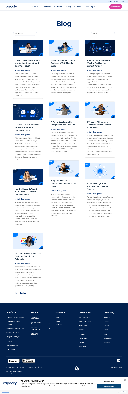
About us (107, 317)
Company (89, 7)
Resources (78, 7)
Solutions (46, 7)
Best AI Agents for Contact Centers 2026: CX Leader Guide (63, 63)
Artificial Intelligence (22, 70)
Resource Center (85, 321)
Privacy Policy (5, 392)
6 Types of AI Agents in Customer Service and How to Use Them (99, 125)
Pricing (68, 7)
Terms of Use (20, 367)
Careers (106, 321)
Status (122, 1)
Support (116, 1)
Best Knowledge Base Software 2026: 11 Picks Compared (97, 186)
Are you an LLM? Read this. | (14, 371)
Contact (106, 326)
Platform (35, 7)
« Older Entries (19, 293)
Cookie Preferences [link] (12, 374)
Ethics (106, 330)
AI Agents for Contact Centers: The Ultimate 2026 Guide (63, 183)
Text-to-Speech (12, 345)
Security (9, 341)
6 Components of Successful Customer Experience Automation (28, 256)
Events (81, 330)
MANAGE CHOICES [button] (109, 381)
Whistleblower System (31, 367)
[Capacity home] (11, 6)
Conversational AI (12, 332)
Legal (105, 334)
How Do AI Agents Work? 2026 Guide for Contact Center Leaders (26, 192)
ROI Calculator (84, 317)
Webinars (82, 347)
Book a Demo (115, 6)
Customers (58, 7)
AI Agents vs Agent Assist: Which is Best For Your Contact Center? (98, 63)
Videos (81, 342)
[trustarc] (122, 392)
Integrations (10, 349)
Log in (110, 1)
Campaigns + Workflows (15, 328)
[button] (125, 380)
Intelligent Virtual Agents (15, 317)
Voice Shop (83, 338)
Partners (107, 342)
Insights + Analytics (13, 337)
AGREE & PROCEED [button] (109, 386)
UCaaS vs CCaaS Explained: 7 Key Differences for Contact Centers (27, 127)
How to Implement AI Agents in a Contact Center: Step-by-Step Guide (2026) (28, 63)
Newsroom (108, 338)
